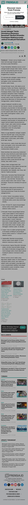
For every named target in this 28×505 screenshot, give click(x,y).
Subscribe (20, 17)
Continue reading (14, 21)
